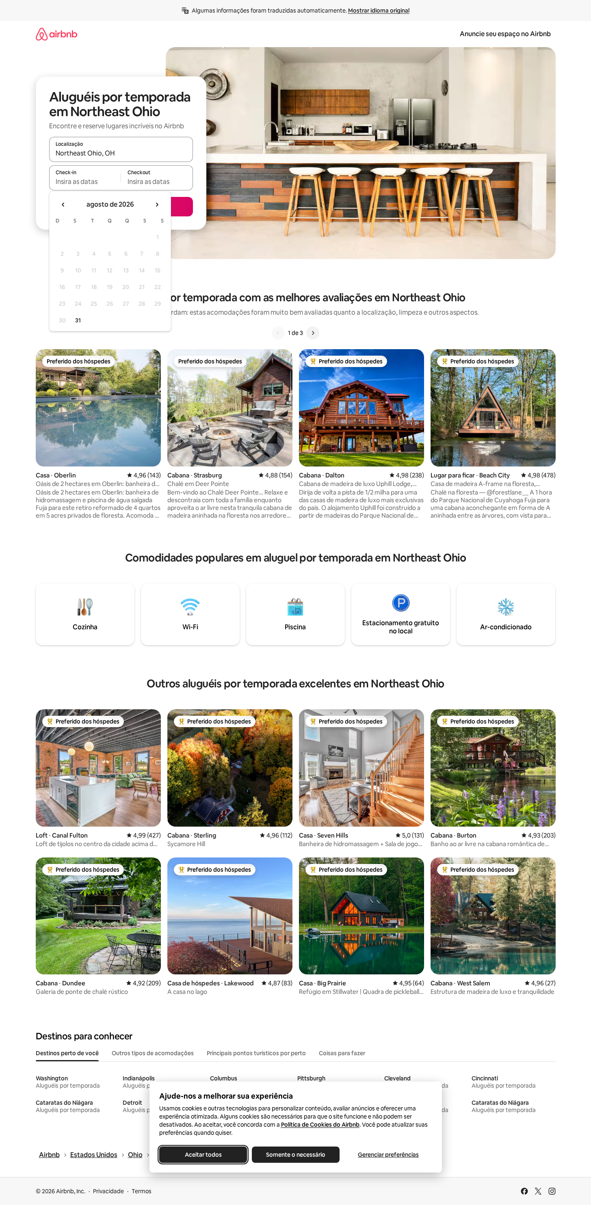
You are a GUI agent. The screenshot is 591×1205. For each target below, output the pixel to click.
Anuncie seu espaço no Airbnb (505, 34)
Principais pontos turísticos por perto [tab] (256, 1053)
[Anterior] (278, 332)
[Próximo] (312, 332)
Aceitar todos (202, 1154)
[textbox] (85, 181)
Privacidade (108, 1191)
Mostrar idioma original (378, 10)
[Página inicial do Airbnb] (56, 34)
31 (78, 320)
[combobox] (121, 153)
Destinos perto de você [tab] (67, 1053)
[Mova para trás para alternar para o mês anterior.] (63, 204)
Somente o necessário (295, 1154)
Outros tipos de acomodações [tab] (153, 1053)
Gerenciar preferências (388, 1154)
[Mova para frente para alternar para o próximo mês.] (156, 204)
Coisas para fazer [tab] (342, 1053)
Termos (142, 1191)
